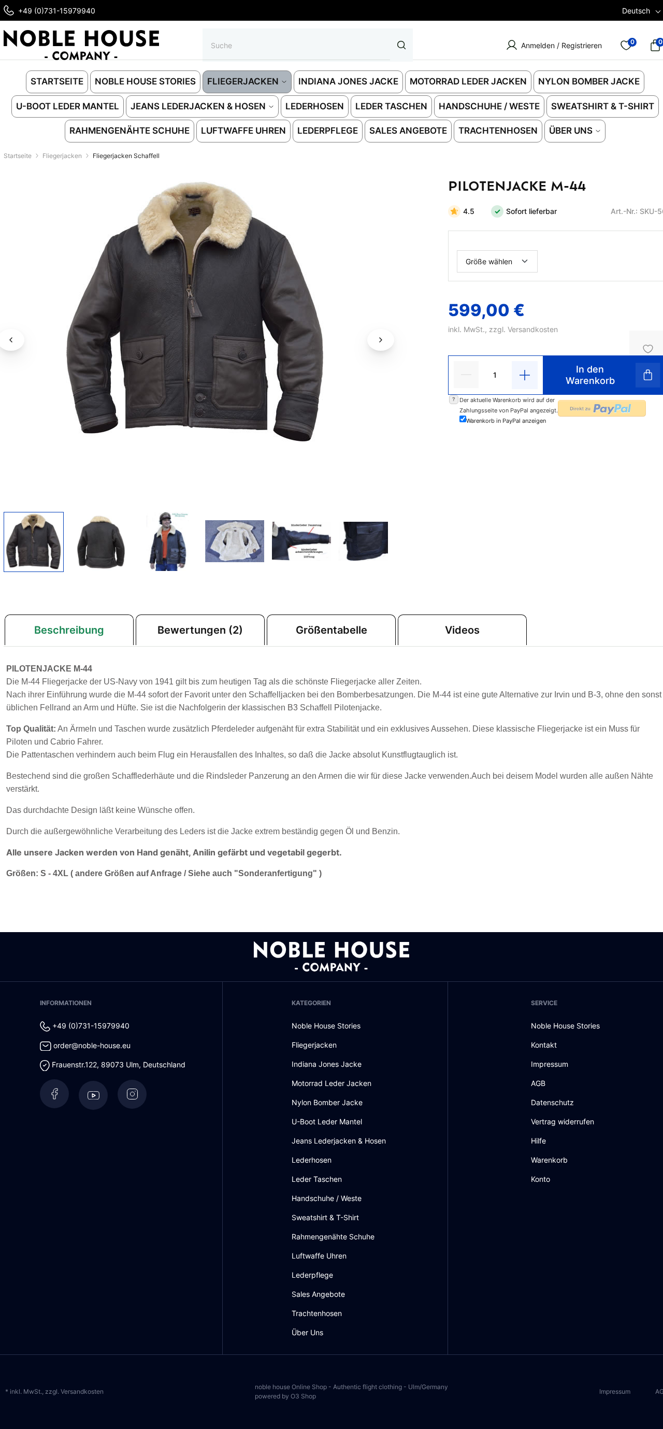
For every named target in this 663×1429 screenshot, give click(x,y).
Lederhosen (312, 1159)
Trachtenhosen (317, 1313)
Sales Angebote (318, 1294)
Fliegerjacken (314, 1044)
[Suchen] (401, 45)
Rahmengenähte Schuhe (333, 1236)
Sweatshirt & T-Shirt (325, 1217)
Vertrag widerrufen (562, 1121)
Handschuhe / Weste (327, 1198)
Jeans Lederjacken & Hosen (339, 1140)
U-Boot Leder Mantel (327, 1121)
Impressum (549, 1064)
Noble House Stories (326, 1025)
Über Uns (307, 1332)
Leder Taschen (317, 1179)
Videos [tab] (462, 630)
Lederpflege (312, 1274)
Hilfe (538, 1140)
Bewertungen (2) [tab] (200, 630)
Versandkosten (82, 1391)
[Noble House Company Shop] (81, 45)
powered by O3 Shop (285, 1396)
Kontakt (544, 1044)
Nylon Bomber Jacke (327, 1102)
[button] (34, 542)
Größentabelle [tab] (331, 630)
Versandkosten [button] (533, 329)
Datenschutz (552, 1102)
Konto (540, 1179)
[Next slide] (380, 340)
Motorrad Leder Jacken (331, 1083)
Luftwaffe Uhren (319, 1255)
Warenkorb (549, 1159)
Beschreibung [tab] (69, 630)
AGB (538, 1083)
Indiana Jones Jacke (327, 1064)
